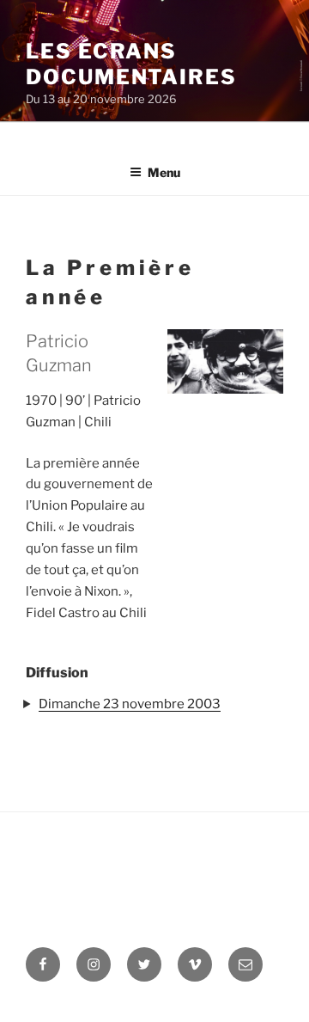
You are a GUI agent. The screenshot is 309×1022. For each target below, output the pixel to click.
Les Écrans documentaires (131, 64)
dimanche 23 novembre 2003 (130, 704)
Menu (164, 172)
